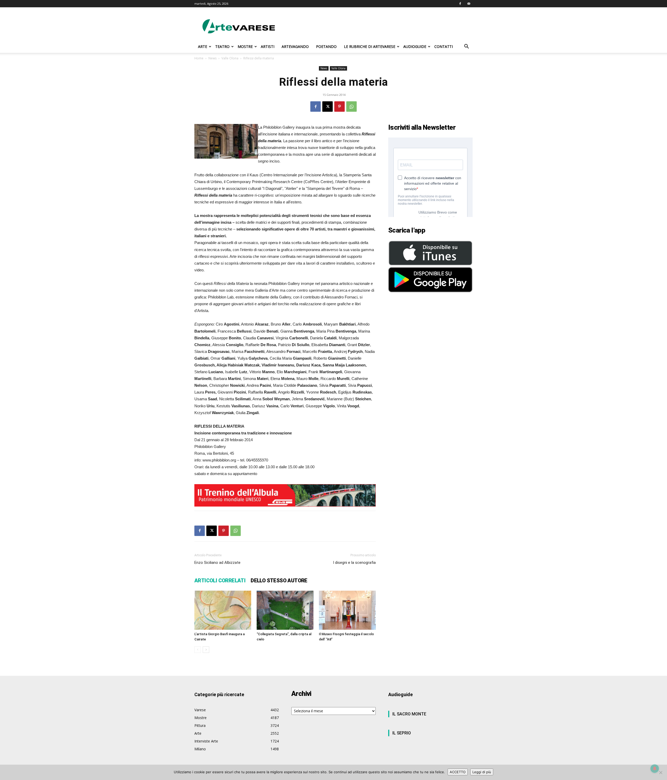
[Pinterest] (339, 106)
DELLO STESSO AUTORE (279, 580)
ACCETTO (458, 772)
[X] (327, 106)
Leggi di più (481, 772)
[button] (466, 47)
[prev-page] (197, 649)
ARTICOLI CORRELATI (219, 580)
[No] (660, 772)
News (212, 58)
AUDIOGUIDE (414, 46)
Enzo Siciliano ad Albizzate (217, 562)
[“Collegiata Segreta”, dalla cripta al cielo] (285, 610)
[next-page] (206, 649)
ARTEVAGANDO (295, 46)
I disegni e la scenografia (354, 562)
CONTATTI (443, 46)
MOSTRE (245, 46)
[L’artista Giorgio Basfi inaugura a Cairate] (222, 610)
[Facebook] (460, 3)
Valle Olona (229, 58)
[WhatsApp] (351, 106)
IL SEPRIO (401, 733)
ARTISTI (267, 46)
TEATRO (222, 46)
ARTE (202, 46)
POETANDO (326, 46)
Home (198, 58)
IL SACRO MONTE (409, 714)
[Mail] (469, 3)
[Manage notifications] (655, 768)
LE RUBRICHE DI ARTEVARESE (369, 46)
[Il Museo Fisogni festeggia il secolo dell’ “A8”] (347, 610)
